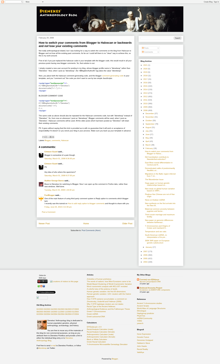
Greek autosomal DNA (96, 317)
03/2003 (47, 309)
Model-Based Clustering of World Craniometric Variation (109, 284)
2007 (145, 251)
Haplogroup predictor (145, 313)
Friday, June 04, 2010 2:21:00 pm (58, 207)
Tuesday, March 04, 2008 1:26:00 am (59, 190)
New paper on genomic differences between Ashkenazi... (159, 221)
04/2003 (54, 309)
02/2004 (40, 314)
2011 (145, 100)
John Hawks (142, 346)
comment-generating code (112, 76)
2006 (145, 255)
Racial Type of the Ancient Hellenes (101, 306)
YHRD (139, 321)
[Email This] (43, 137)
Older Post (127, 223)
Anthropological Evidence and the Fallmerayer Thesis (108, 309)
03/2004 (47, 314)
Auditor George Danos (54, 181)
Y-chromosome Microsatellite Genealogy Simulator (107, 344)
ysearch (140, 323)
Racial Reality (142, 349)
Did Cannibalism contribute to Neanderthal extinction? (157, 158)
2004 (145, 262)
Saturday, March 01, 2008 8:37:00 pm (59, 175)
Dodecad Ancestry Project (151, 288)
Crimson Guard (51, 152)
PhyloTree (141, 316)
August (149, 127)
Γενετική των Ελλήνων (149, 279)
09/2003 (47, 312)
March (148, 145)
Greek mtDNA (92, 314)
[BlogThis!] (46, 137)
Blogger (48, 140)
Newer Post (44, 223)
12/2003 (68, 312)
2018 (145, 76)
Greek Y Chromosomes (96, 311)
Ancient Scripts (143, 306)
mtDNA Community (144, 318)
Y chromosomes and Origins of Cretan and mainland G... (157, 227)
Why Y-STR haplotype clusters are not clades (105, 304)
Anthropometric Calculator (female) (101, 337)
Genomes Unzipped (145, 340)
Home (86, 223)
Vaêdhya (140, 352)
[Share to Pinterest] (53, 137)
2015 (145, 86)
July (147, 131)
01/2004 (75, 312)
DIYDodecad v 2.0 (94, 327)
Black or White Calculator (97, 339)
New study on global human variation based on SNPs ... (160, 190)
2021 (145, 65)
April (148, 141)
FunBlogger (49, 195)
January (149, 247)
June (148, 134)
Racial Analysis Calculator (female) (101, 332)
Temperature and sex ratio (155, 231)
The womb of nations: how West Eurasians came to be (109, 281)
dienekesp (42, 348)
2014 (145, 89)
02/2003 (40, 309)
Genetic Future (143, 337)
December (150, 113)
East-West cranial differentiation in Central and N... (159, 164)
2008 (145, 110)
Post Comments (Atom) (91, 230)
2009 (145, 107)
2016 (145, 83)
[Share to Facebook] (50, 137)
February (149, 148)
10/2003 (54, 312)
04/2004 (54, 314)
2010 (145, 103)
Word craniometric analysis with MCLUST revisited (107, 286)
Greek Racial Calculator (96, 342)
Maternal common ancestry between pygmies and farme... (159, 210)
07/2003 (75, 309)
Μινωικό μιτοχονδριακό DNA (150, 282)
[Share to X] (48, 137)
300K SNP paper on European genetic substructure (157, 242)
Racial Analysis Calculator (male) (100, 329)
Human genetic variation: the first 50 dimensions (106, 291)
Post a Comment (48, 212)
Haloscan (65, 140)
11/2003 (61, 312)
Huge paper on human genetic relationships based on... (157, 184)
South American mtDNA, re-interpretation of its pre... (156, 236)
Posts (146, 48)
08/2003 (40, 312)
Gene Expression (144, 334)
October (149, 120)
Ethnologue (141, 311)
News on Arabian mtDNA (155, 200)
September (150, 124)
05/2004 (61, 314)
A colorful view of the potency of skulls (102, 289)
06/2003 (68, 309)
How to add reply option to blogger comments (86, 203)
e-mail (53, 345)
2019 (145, 72)
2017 (145, 79)
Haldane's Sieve (143, 343)
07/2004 (75, 314)
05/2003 (61, 309)
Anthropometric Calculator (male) (100, 334)
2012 (145, 96)
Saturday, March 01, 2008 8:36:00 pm (59, 158)
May (147, 138)
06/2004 (68, 314)
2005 (145, 258)
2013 (145, 93)
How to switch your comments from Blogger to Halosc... (159, 152)
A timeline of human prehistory (99, 279)
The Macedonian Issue (154, 179)
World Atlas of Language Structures (151, 308)
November (150, 117)
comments (56, 140)
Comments (148, 52)
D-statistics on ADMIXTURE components (155, 290)
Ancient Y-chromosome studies (149, 303)
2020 (145, 69)
